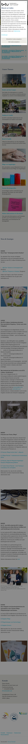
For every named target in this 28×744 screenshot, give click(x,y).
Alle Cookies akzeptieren (14, 41)
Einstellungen (5, 34)
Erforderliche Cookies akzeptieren (14, 39)
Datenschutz (17, 31)
